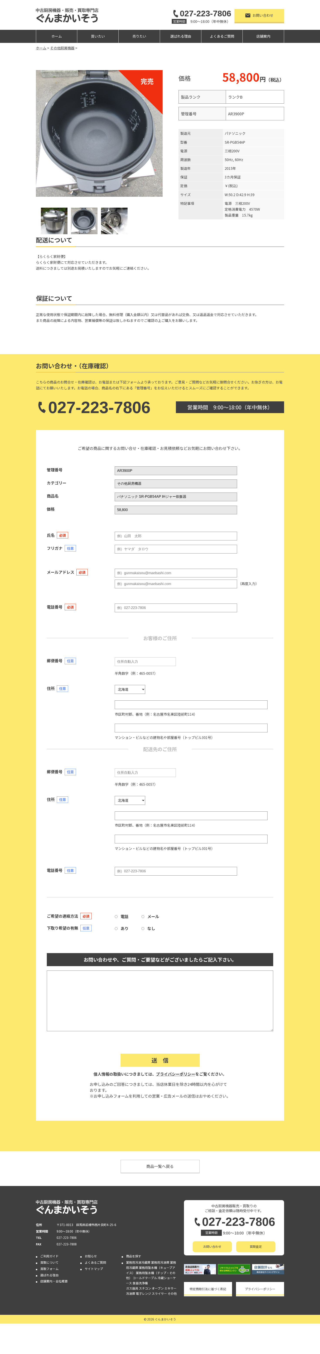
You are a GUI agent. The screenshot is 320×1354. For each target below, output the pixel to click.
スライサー (159, 1293)
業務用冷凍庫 (160, 1262)
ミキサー (170, 1288)
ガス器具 (132, 1288)
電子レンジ (143, 1293)
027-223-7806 (205, 13)
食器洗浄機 (140, 1283)
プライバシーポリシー (175, 1074)
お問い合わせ (263, 15)
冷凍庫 (130, 1293)
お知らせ (91, 1256)
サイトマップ (94, 1269)
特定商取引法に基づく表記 (208, 1289)
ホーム (56, 36)
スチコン (145, 1288)
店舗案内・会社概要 (54, 1281)
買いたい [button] (98, 36)
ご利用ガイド (49, 1256)
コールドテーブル (145, 1278)
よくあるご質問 (222, 36)
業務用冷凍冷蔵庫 (138, 1262)
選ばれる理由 (180, 36)
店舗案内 (263, 36)
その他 (172, 1293)
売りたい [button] (139, 36)
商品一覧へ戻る (160, 1166)
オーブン (158, 1288)
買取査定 (256, 1246)
